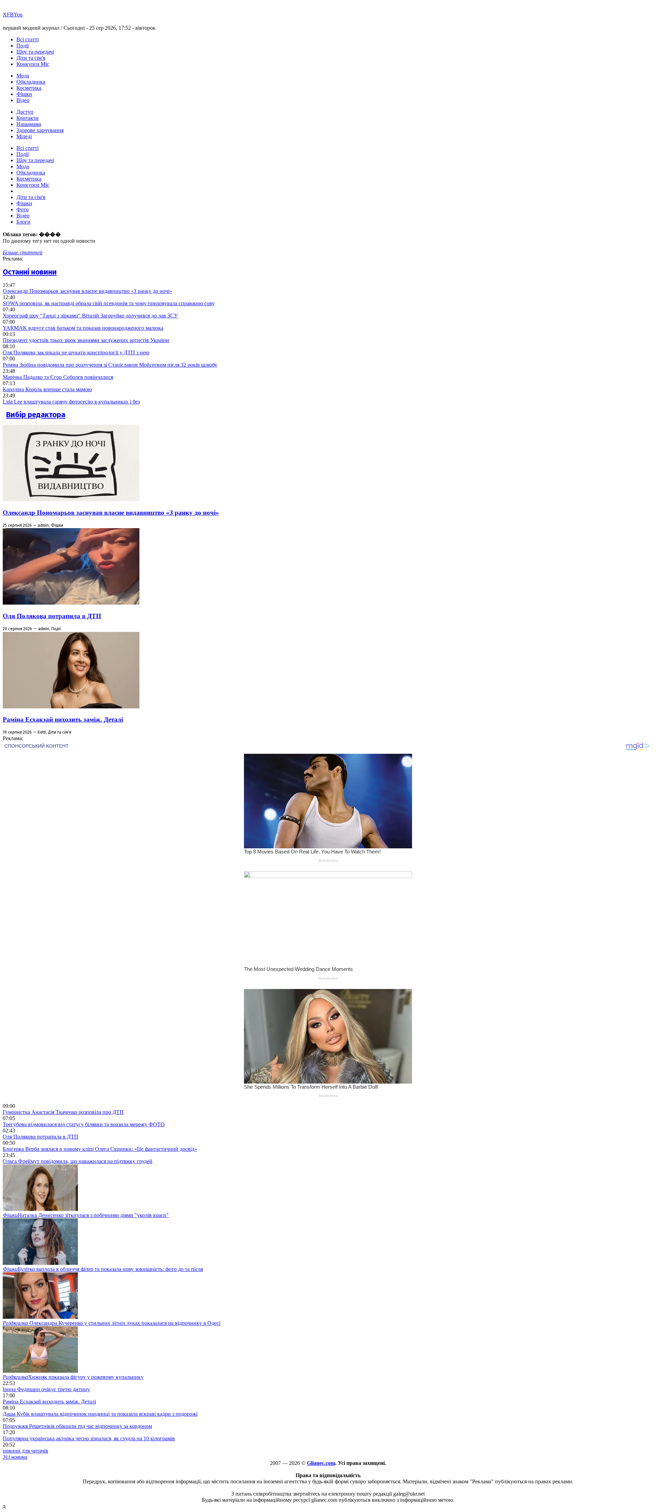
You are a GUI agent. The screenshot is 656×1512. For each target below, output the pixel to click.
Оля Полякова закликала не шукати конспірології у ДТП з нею (76, 352)
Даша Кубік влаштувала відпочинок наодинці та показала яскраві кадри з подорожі (100, 1414)
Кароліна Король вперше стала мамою (47, 389)
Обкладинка (30, 82)
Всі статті (27, 39)
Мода (22, 76)
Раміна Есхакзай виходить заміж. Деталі (63, 719)
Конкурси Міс (32, 64)
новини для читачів (25, 1451)
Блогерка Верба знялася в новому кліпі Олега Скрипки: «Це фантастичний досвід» (100, 1149)
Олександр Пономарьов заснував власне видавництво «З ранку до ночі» (87, 291)
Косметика (28, 88)
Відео (22, 100)
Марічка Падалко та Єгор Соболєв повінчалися (58, 377)
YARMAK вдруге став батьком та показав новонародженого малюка (83, 328)
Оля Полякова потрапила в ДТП (52, 616)
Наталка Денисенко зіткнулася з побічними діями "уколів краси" (86, 1215)
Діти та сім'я (30, 58)
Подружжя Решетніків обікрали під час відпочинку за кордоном (77, 1426)
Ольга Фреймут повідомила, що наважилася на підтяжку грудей (77, 1161)
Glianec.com (321, 1463)
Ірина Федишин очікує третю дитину (46, 1389)
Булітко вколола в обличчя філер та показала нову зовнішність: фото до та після (103, 1269)
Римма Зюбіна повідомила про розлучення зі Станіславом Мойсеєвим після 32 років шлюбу (110, 365)
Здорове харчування (40, 130)
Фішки (24, 94)
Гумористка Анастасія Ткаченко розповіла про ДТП (63, 1112)
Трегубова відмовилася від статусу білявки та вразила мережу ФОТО (84, 1124)
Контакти (27, 118)
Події (22, 45)
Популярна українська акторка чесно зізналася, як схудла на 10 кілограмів (89, 1438)
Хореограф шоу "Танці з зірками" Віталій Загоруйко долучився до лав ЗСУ (90, 316)
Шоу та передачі (35, 52)
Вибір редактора (35, 414)
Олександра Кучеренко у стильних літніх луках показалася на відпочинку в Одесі (111, 1323)
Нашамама (28, 124)
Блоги (23, 222)
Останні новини (30, 272)
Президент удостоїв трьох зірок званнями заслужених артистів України (86, 340)
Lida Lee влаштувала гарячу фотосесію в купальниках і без (71, 402)
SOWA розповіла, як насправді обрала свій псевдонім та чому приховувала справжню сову (109, 303)
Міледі (24, 136)
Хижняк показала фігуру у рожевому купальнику (73, 1377)
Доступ (24, 112)
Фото (22, 209)
